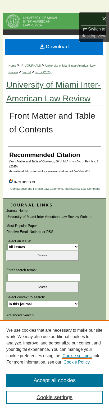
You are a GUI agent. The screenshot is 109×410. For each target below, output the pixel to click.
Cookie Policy (76, 362)
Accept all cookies (55, 380)
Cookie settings (77, 355)
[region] (54, 365)
